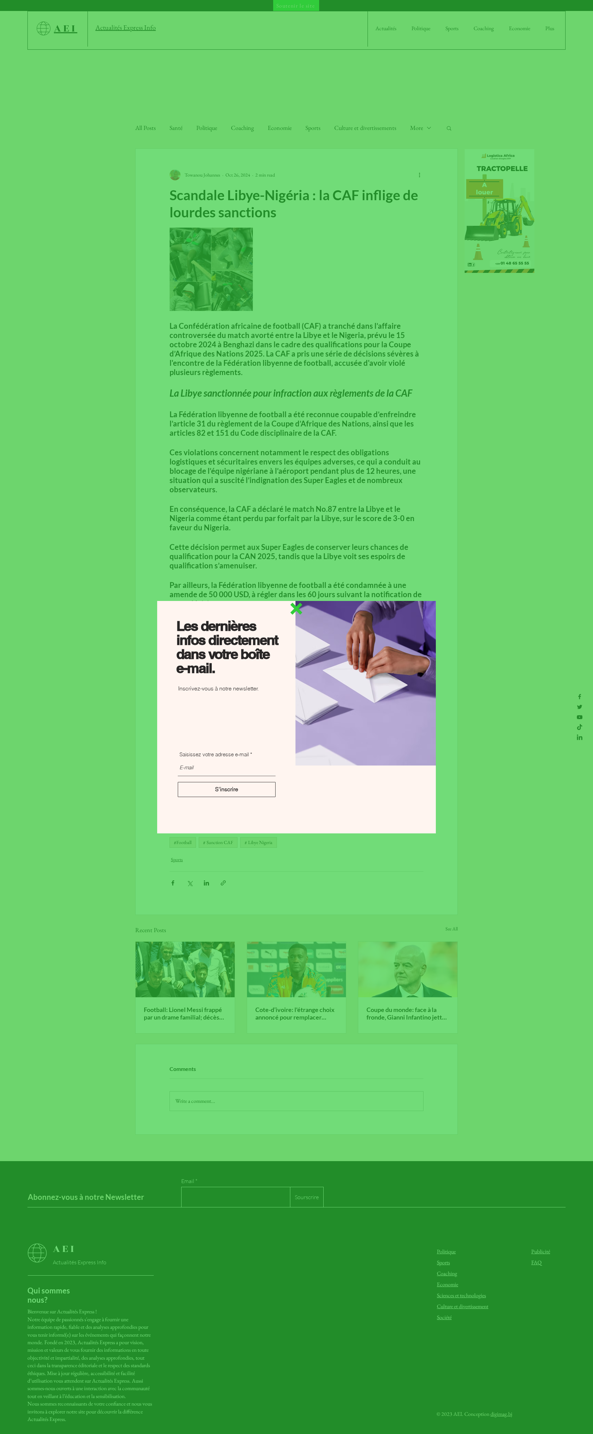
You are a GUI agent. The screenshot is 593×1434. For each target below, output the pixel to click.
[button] (296, 609)
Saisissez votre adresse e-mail (214, 754)
